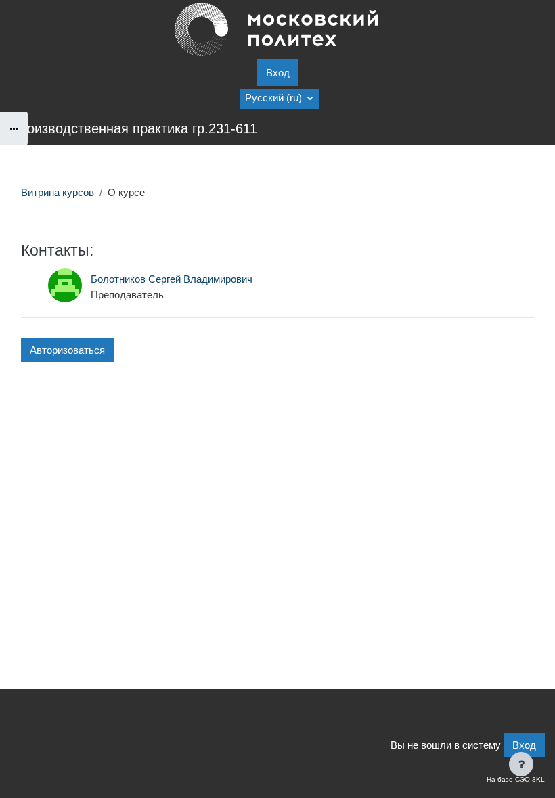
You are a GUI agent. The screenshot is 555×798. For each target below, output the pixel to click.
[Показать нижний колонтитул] (521, 764)
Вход (278, 73)
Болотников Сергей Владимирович (171, 279)
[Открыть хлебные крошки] (14, 128)
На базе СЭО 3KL (516, 779)
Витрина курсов (57, 192)
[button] (279, 99)
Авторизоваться (67, 350)
